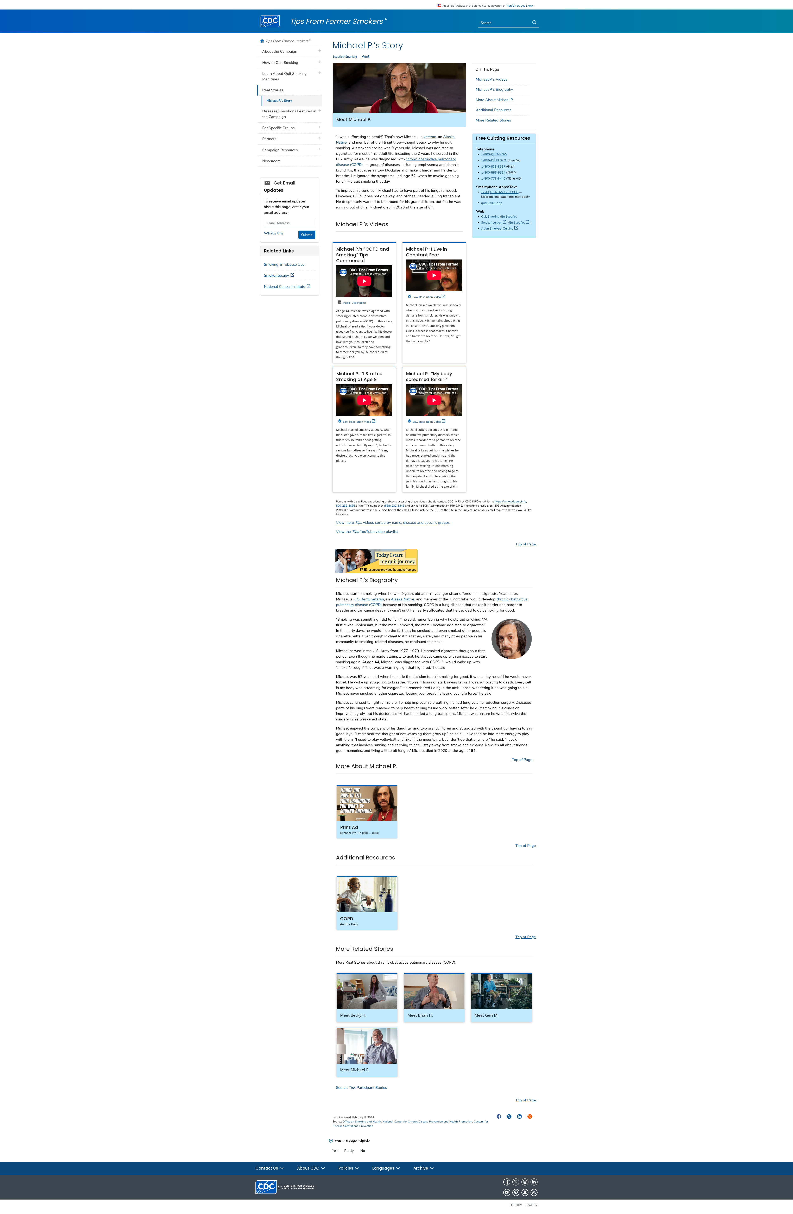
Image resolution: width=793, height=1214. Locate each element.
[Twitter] (515, 1181)
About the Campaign (279, 51)
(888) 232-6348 (394, 506)
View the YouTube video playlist (367, 531)
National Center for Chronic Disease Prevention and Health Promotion (427, 1122)
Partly (349, 1150)
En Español (508, 216)
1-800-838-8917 (493, 166)
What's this (273, 233)
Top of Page (525, 544)
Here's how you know (520, 5)
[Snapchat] (524, 1192)
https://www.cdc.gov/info (510, 501)
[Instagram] (524, 1181)
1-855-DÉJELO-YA (494, 160)
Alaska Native (402, 599)
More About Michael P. (494, 99)
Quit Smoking (490, 216)
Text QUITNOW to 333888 (500, 192)
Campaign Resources (280, 150)
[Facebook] (506, 1181)
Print (365, 56)
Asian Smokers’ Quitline (500, 228)
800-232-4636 (345, 506)
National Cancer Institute (284, 286)
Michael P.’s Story (279, 101)
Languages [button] (383, 1168)
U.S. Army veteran (369, 599)
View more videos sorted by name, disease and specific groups (393, 522)
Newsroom (271, 160)
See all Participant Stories (361, 1087)
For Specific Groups (278, 127)
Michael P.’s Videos (491, 79)
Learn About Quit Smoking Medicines (284, 76)
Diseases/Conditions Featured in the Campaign (289, 114)
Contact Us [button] (267, 1168)
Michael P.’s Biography (494, 89)
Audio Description (354, 303)
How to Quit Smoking (280, 62)
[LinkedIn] (534, 1181)
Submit (306, 234)
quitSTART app (491, 203)
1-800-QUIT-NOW (494, 154)
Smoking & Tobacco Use (284, 264)
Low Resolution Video (427, 297)
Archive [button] (421, 1168)
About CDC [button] (308, 1168)
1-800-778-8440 (493, 178)
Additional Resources (494, 109)
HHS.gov (516, 1205)
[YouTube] (506, 1192)
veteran (430, 136)
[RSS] (534, 1192)
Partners (269, 138)
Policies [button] (346, 1168)
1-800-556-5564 (493, 172)
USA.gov (532, 1205)
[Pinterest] (515, 1192)
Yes (334, 1150)
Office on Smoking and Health (362, 1122)
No (362, 1150)
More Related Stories (493, 120)
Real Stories (272, 90)
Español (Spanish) (344, 57)
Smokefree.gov (494, 222)
